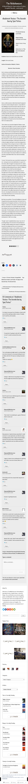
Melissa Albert (6, 749)
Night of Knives (6, 699)
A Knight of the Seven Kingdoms (10, 765)
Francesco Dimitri (7, 728)
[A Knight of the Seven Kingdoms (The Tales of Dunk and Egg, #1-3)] (23, 768)
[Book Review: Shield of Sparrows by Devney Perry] (20, 629)
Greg (3, 428)
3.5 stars (8, 277)
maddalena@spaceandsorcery (9, 346)
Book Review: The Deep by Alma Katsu (17, 291)
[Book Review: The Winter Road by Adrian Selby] (20, 654)
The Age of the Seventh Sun (20, 50)
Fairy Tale (5, 709)
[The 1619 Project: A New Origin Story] (23, 707)
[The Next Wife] (23, 740)
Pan (4, 727)
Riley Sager (5, 744)
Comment (21, 572)
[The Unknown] (23, 745)
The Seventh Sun (20, 31)
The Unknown (6, 742)
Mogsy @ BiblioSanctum (9, 327)
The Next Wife (6, 737)
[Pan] (23, 730)
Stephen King (6, 711)
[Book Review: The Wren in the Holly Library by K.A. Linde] (8, 629)
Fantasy (13, 277)
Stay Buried (5, 732)
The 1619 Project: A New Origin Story (11, 704)
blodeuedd (4, 472)
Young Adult (18, 277)
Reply (5, 321)
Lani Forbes (18, 33)
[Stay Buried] (23, 735)
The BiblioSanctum (14, 3)
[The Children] (23, 750)
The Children (6, 747)
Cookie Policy (4, 778)
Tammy (4, 306)
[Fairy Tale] (23, 712)
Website (13, 64)
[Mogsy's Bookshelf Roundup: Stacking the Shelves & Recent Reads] (8, 642)
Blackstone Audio (6, 279)
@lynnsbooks (5, 508)
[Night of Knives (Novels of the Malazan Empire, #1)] (23, 702)
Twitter (18, 64)
